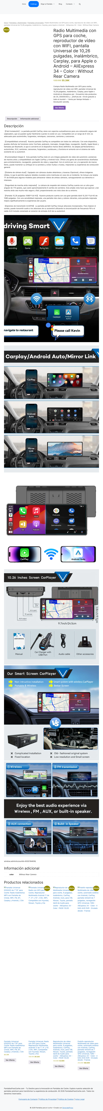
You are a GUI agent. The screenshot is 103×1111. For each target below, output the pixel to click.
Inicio (24, 4)
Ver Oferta (59, 108)
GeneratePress (67, 1108)
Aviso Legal (79, 1099)
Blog (60, 4)
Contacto (69, 4)
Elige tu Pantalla (46, 4)
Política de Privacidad (48, 1099)
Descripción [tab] (12, 119)
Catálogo (33, 4)
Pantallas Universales (36, 23)
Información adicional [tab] (29, 119)
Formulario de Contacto (28, 1099)
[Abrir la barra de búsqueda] (80, 4)
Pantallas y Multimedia (17, 23)
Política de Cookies (66, 1099)
